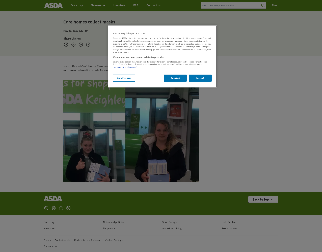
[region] (162, 56)
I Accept (200, 78)
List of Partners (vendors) (125, 67)
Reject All (175, 78)
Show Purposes (124, 78)
